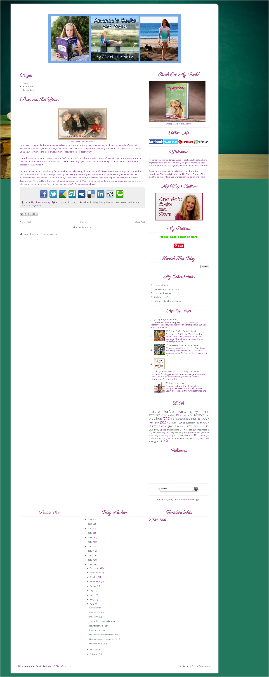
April (92, 604)
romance (185, 435)
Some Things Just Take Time (102, 621)
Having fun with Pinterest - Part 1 (104, 639)
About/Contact (29, 86)
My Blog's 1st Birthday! (168, 319)
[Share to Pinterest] (36, 214)
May (92, 599)
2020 (90, 528)
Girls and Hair (95, 607)
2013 (90, 559)
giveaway (154, 429)
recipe (172, 435)
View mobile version (82, 227)
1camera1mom (161, 285)
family (162, 426)
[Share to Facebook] (33, 214)
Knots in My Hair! (176, 383)
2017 (90, 542)
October (94, 577)
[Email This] (24, 214)
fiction (197, 426)
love (108, 202)
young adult (155, 441)
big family (184, 415)
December (95, 568)
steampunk (173, 438)
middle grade (181, 432)
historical (188, 429)
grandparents (173, 429)
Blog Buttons (28, 90)
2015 (90, 550)
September (95, 581)
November (95, 572)
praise (123, 202)
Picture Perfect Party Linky (173, 411)
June (92, 595)
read (161, 435)
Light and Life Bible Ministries (167, 301)
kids (168, 432)
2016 (90, 546)
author (171, 415)
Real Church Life (161, 297)
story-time (189, 438)
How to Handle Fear (98, 625)
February (94, 654)
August (93, 586)
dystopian (190, 422)
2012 (90, 564)
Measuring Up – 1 (97, 616)
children (173, 422)
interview (157, 432)
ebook (204, 422)
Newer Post (25, 221)
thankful (131, 202)
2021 (90, 523)
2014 (90, 555)
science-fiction (155, 438)
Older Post (140, 221)
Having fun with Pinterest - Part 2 (104, 634)
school (201, 435)
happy (102, 202)
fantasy (179, 426)
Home (25, 82)
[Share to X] (30, 214)
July (92, 590)
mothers (115, 202)
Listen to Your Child (98, 643)
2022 (90, 519)
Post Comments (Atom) (46, 234)
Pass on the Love (97, 630)
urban (202, 439)
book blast (190, 418)
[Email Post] (21, 214)
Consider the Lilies (162, 293)
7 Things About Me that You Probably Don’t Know (176, 371)
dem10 (177, 499)
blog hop (155, 418)
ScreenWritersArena (201, 666)
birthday (94, 202)
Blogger (196, 499)
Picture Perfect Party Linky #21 (183, 331)
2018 (90, 537)
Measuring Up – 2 (97, 612)
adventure (154, 415)
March (93, 649)
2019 (90, 532)
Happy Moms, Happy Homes (167, 289)
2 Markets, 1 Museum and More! (184, 345)
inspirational (203, 429)
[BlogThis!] (27, 214)
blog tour (175, 418)
